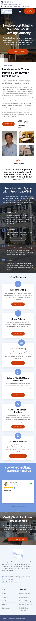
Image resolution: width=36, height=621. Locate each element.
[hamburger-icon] (20, 11)
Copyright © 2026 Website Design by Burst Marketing (13, 618)
